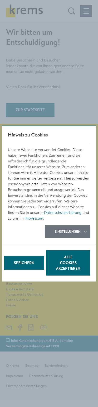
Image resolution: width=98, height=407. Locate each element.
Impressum (33, 218)
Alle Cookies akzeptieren (68, 263)
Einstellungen (67, 231)
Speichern (24, 263)
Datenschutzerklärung (63, 212)
